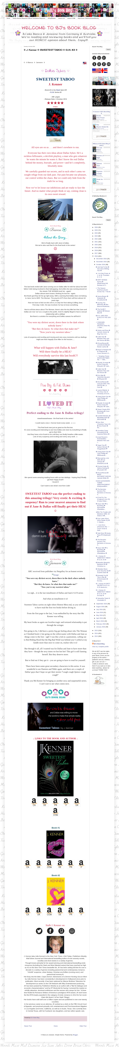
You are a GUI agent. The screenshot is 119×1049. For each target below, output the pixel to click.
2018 (96, 250)
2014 (96, 633)
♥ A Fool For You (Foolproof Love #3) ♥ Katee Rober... (103, 499)
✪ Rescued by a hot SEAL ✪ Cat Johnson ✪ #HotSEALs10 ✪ (102, 460)
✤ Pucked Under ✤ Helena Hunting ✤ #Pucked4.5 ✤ (102, 468)
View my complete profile (100, 646)
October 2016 (100, 264)
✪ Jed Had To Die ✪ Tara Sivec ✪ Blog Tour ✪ (102, 268)
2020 (96, 244)
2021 (96, 242)
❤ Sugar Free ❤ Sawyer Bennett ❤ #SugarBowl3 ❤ (102, 447)
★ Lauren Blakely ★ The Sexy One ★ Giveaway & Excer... (103, 392)
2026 (96, 227)
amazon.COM (71, 18)
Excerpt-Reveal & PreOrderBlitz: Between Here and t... (102, 439)
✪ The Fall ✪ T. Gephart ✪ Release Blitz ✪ (103, 311)
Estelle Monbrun (101, 119)
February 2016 (101, 624)
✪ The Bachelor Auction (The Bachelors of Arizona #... (103, 491)
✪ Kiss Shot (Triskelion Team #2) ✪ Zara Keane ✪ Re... (103, 425)
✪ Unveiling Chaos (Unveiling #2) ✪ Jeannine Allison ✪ (102, 432)
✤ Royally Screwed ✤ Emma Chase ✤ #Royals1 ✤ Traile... (103, 364)
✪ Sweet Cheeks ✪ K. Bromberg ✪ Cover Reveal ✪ (103, 411)
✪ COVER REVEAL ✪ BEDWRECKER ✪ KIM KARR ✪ (103, 417)
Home (8, 18)
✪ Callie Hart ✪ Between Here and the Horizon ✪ (102, 370)
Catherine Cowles (101, 167)
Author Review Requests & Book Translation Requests (29, 18)
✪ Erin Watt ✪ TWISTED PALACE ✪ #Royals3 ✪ (103, 377)
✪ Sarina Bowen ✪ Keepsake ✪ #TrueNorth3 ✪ (102, 298)
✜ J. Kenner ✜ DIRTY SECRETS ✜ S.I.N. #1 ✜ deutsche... (103, 585)
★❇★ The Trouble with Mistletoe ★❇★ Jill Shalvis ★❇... (103, 514)
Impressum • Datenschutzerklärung (88, 18)
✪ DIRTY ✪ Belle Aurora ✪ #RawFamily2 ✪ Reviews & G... (102, 282)
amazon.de (61, 18)
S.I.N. (52, 92)
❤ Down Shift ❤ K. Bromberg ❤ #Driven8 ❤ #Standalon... (102, 506)
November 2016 (101, 261)
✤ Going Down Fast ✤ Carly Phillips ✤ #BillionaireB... (103, 398)
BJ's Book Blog (99, 644)
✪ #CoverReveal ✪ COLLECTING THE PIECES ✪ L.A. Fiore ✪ (103, 384)
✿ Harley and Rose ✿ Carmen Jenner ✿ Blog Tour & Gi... (103, 332)
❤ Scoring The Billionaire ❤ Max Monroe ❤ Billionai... (103, 304)
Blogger (75, 1035)
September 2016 (101, 604)
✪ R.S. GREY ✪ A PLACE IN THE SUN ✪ (103, 317)
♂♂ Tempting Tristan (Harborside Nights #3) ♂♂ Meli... (102, 358)
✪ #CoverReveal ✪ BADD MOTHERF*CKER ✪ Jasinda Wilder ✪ (103, 475)
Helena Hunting (101, 128)
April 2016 (99, 618)
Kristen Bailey (100, 183)
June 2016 (99, 612)
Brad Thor (100, 151)
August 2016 (100, 606)
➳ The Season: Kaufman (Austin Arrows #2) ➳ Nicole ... (103, 290)
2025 (96, 230)
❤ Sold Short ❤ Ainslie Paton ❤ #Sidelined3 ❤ (103, 535)
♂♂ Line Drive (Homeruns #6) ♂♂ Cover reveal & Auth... (103, 527)
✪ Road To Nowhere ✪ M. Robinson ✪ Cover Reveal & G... (103, 351)
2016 (96, 256)
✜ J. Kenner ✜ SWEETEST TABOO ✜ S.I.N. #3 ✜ (103, 558)
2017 (96, 253)
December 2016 (101, 259)
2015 (96, 630)
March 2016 (100, 621)
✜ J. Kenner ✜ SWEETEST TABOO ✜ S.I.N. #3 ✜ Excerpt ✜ (103, 592)
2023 (96, 236)
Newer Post (28, 1026)
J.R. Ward (100, 159)
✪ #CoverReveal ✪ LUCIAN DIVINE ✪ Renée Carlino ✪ (102, 345)
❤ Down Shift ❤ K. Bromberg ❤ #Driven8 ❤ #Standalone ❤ (102, 550)
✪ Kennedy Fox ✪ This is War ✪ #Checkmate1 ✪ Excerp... (102, 578)
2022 (96, 239)
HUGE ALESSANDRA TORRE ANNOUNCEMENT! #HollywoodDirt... (103, 483)
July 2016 (99, 609)
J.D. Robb (100, 175)
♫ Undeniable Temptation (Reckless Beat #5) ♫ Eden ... (103, 324)
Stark (58, 90)
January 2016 (100, 627)
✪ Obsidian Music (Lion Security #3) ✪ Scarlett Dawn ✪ (103, 570)
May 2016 (99, 615)
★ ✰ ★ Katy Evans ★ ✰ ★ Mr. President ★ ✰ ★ (103, 275)
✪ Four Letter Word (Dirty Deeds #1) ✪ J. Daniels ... (103, 520)
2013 (96, 636)
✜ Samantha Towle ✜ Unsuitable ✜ (103, 599)
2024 (96, 233)
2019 (96, 247)
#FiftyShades (52, 18)
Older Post (83, 1026)
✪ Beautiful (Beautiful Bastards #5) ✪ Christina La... (103, 564)
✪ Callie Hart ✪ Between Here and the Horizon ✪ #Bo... (103, 338)
